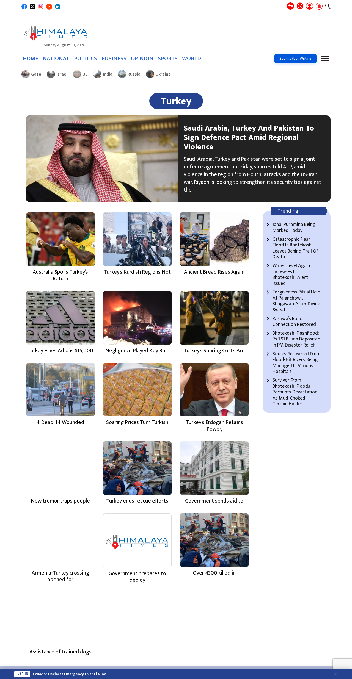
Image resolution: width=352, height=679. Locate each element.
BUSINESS (114, 58)
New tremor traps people (60, 501)
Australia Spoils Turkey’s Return (60, 275)
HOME (30, 58)
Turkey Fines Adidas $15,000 (60, 350)
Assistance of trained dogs (60, 651)
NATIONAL (56, 58)
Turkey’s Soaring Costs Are (214, 350)
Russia (134, 74)
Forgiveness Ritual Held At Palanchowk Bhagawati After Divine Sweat (296, 301)
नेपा (290, 6)
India (107, 74)
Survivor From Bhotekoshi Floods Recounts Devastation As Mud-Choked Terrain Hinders (295, 392)
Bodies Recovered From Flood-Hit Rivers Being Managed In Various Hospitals (297, 363)
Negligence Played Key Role (137, 350)
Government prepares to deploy (137, 577)
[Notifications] (319, 6)
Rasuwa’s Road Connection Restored (294, 322)
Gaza (36, 74)
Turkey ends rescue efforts (137, 501)
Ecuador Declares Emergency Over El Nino (69, 674)
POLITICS (85, 58)
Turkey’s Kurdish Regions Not (137, 272)
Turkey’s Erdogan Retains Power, (214, 426)
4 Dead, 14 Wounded (60, 422)
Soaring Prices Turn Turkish (137, 422)
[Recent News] (300, 6)
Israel (61, 74)
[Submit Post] (309, 6)
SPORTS (168, 58)
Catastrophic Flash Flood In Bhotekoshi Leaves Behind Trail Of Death (295, 248)
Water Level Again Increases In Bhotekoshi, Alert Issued (291, 275)
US (85, 74)
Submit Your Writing (295, 58)
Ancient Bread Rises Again (214, 272)
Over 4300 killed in (214, 573)
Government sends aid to (214, 501)
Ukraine (163, 74)
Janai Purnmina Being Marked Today (294, 228)
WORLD (191, 58)
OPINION (142, 58)
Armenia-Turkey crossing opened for (60, 576)
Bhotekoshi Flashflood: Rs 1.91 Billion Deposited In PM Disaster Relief (296, 339)
